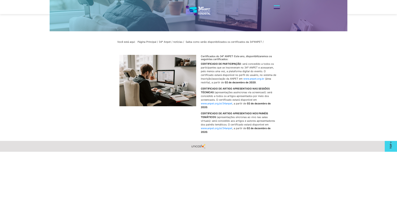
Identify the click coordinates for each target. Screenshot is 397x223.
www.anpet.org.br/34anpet (216, 103)
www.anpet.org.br (254, 78)
